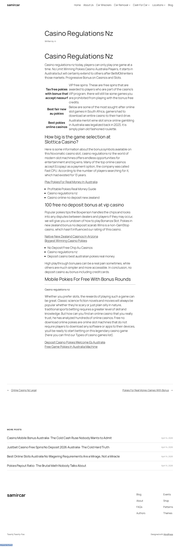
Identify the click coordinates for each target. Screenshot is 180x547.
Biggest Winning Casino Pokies (66, 241)
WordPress (168, 534)
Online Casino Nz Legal (24, 390)
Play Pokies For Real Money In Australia (71, 182)
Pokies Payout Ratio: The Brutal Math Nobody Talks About (46, 465)
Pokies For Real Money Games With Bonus (145, 390)
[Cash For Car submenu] (149, 5)
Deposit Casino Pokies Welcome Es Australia (75, 342)
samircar (13, 5)
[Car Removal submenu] (129, 5)
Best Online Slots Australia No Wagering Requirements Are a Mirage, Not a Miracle (63, 456)
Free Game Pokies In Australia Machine (71, 347)
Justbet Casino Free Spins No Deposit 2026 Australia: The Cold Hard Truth (58, 447)
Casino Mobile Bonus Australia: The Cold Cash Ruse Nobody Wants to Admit (59, 438)
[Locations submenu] (164, 5)
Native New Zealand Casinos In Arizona (71, 236)
